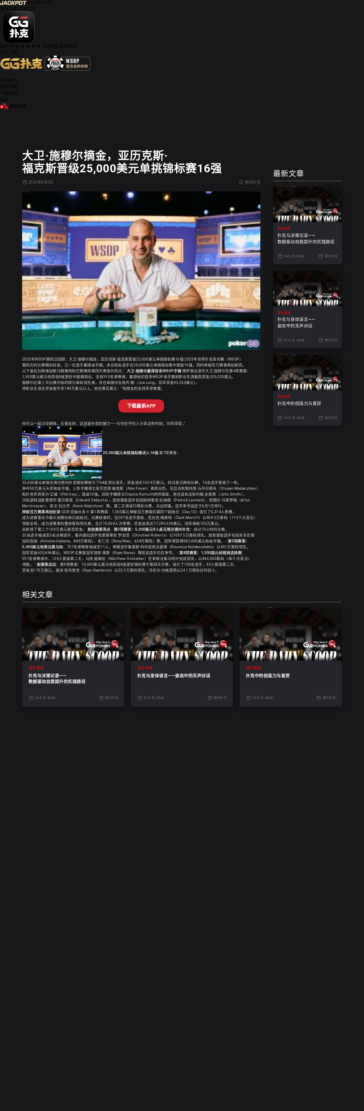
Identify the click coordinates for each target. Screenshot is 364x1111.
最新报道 (17, 105)
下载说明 (8, 93)
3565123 (26, 8)
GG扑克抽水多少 (76, 512)
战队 (4, 99)
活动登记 (8, 80)
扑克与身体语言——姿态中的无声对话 (173, 675)
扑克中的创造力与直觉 (268, 675)
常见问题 (8, 86)
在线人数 (8, 8)
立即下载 (8, 52)
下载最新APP (141, 406)
